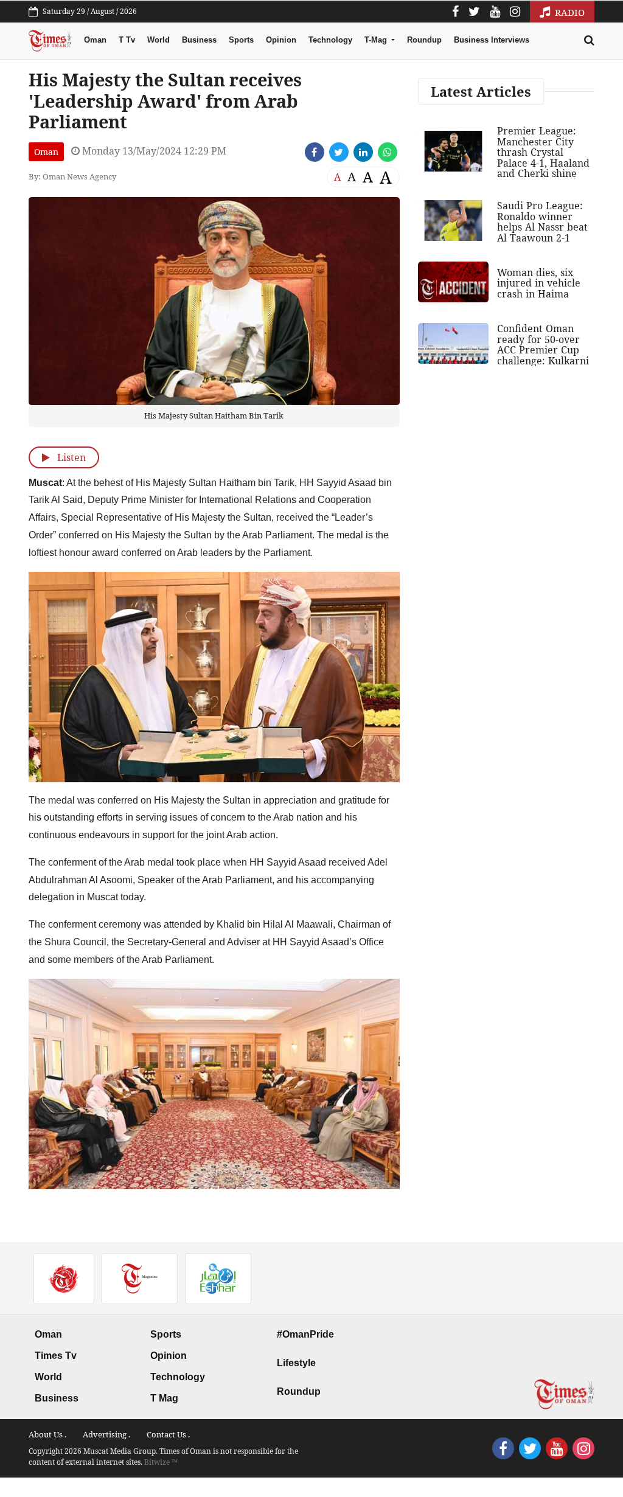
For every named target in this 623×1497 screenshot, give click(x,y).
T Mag (164, 1398)
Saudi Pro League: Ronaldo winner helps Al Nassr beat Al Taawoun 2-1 (542, 222)
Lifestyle (296, 1363)
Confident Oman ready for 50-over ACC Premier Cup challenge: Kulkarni (543, 344)
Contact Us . (168, 1434)
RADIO (568, 12)
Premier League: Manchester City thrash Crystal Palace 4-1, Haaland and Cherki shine (543, 152)
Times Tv (56, 1355)
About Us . (47, 1434)
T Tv (127, 39)
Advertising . (106, 1434)
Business (199, 39)
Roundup (424, 39)
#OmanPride (305, 1334)
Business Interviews (491, 39)
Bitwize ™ (161, 1462)
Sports (241, 39)
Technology (330, 39)
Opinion (281, 39)
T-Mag (376, 39)
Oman (95, 39)
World (158, 39)
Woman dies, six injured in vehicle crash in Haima (538, 283)
